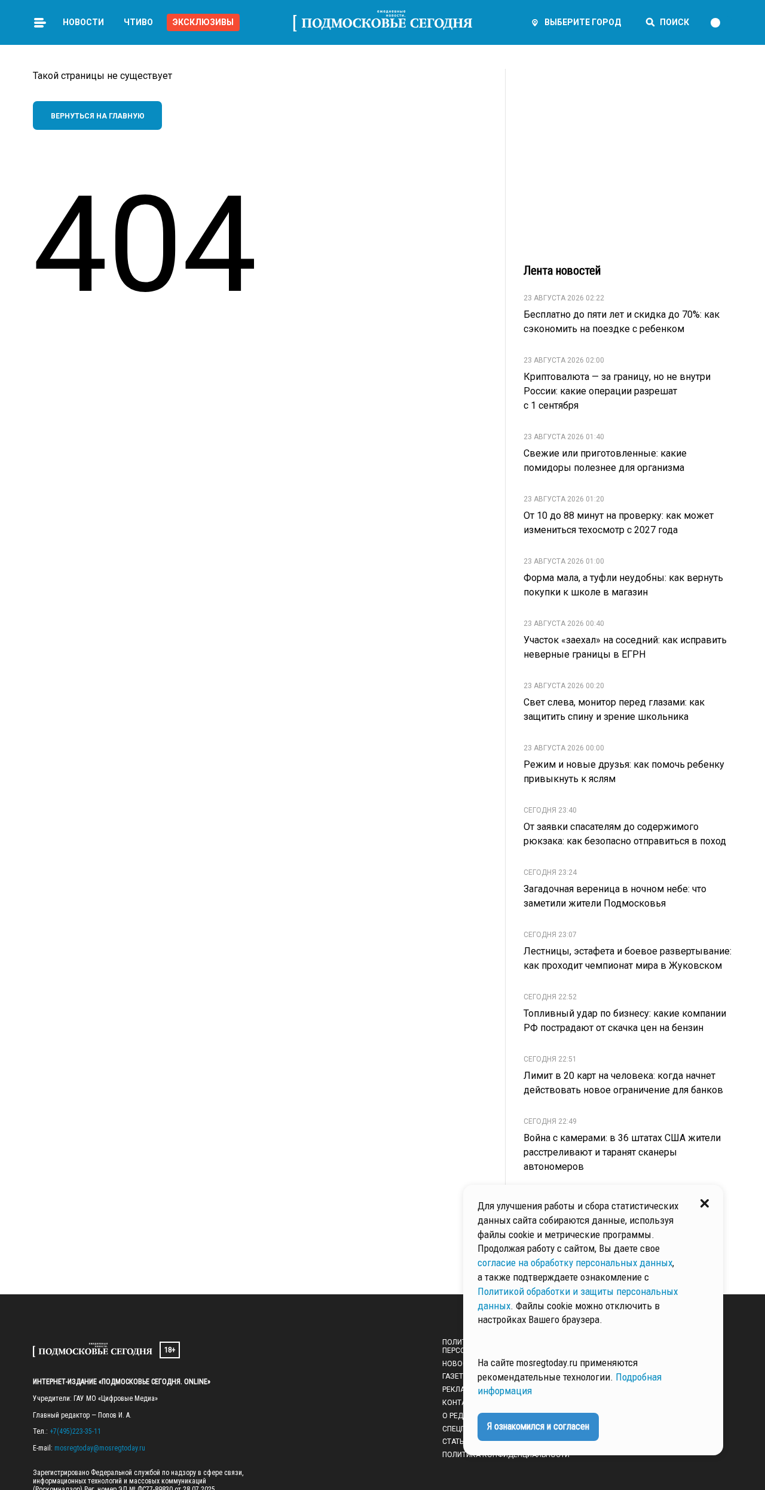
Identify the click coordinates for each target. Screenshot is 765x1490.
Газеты (455, 1376)
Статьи (455, 1441)
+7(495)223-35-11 (75, 1431)
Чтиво (138, 22)
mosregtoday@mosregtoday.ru (99, 1448)
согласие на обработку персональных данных (575, 1263)
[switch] (720, 23)
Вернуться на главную (98, 116)
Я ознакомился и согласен (538, 1426)
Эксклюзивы (203, 22)
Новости (83, 22)
